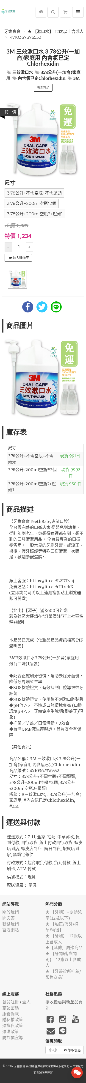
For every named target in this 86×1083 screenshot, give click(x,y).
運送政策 (10, 1031)
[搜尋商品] (53, 12)
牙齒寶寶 (12, 31)
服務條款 (10, 1014)
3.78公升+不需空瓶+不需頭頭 (34, 193)
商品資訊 (43, 88)
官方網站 (10, 930)
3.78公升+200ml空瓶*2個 (31, 203)
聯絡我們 (10, 924)
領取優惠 (74, 1050)
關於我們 (10, 912)
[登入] (41, 12)
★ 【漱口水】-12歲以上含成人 (56, 31)
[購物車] (65, 12)
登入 (26, 1002)
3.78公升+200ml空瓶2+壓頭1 (35, 213)
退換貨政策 (12, 1025)
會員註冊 (10, 1002)
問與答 (8, 918)
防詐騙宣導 (12, 1037)
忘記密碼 (10, 1008)
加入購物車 (21, 258)
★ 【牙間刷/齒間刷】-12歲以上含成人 (63, 959)
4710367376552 (25, 37)
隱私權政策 (12, 1019)
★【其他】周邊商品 (64, 947)
